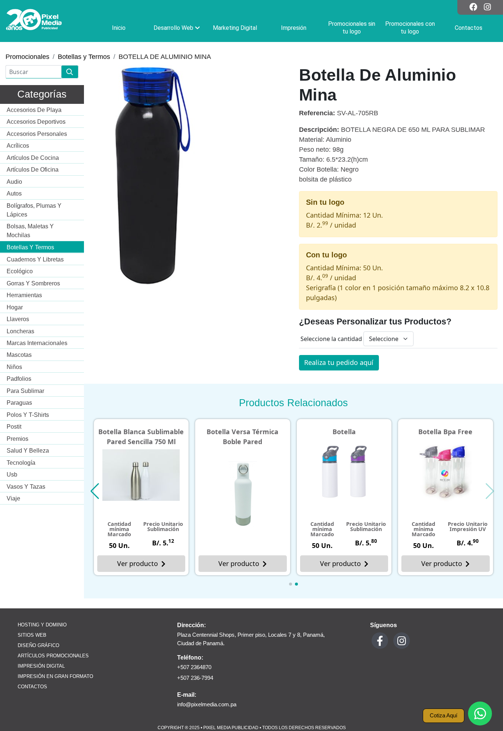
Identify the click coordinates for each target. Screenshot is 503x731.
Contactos (32, 686)
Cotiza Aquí (443, 715)
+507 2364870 (194, 667)
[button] (290, 584)
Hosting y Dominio (42, 625)
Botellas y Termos (84, 56)
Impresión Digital (41, 666)
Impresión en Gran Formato (55, 676)
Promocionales (27, 56)
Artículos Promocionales (53, 655)
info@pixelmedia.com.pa (206, 704)
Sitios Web (32, 635)
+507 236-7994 (195, 678)
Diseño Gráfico (38, 645)
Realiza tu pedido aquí (338, 362)
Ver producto (137, 563)
